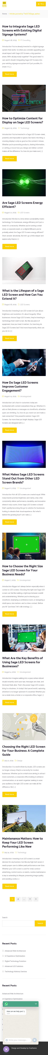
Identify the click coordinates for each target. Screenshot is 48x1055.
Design (19, 760)
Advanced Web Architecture (15, 950)
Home (4, 13)
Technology (24, 128)
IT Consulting (25, 40)
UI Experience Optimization (15, 956)
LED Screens (25, 212)
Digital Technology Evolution (15, 961)
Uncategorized (25, 396)
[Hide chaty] (6, 1049)
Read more (9, 74)
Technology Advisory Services (16, 971)
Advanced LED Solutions (14, 966)
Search (4, 917)
